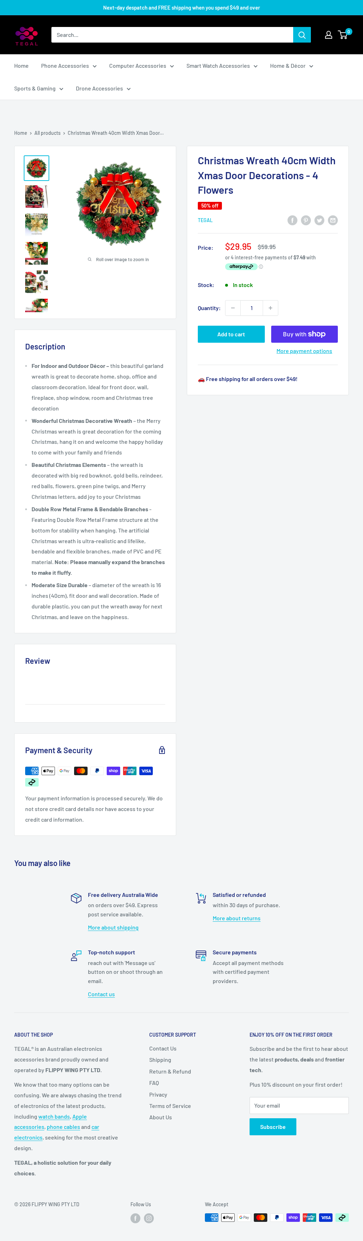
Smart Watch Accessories (218, 65)
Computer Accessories (137, 65)
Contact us (101, 994)
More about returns (237, 918)
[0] (343, 35)
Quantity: (209, 307)
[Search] (302, 35)
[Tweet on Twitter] (319, 219)
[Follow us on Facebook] (135, 1218)
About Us (160, 1117)
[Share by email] (333, 219)
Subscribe (273, 1126)
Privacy (158, 1094)
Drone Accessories (99, 88)
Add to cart (231, 334)
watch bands (54, 1116)
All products (47, 133)
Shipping (160, 1059)
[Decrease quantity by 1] (232, 307)
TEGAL (205, 220)
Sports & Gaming (35, 88)
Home (21, 65)
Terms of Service (170, 1105)
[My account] (328, 35)
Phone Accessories (65, 65)
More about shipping (113, 927)
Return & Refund (170, 1071)
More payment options (304, 350)
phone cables (63, 1126)
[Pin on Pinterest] (306, 219)
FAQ (154, 1082)
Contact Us (163, 1048)
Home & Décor (288, 65)
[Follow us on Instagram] (149, 1218)
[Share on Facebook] (292, 219)
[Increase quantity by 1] (270, 307)
